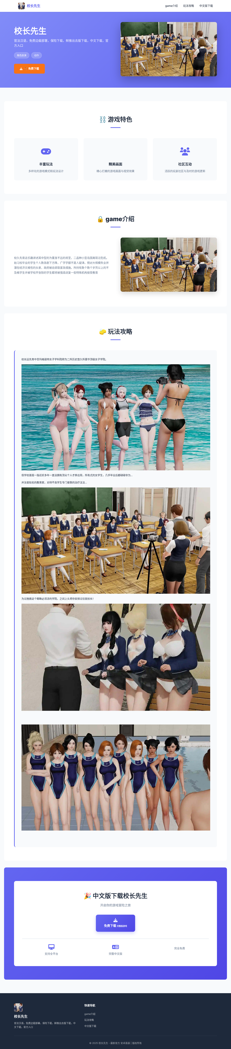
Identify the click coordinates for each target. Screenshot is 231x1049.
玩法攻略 (188, 5)
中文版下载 (206, 5)
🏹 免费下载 (31, 68)
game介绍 (171, 5)
